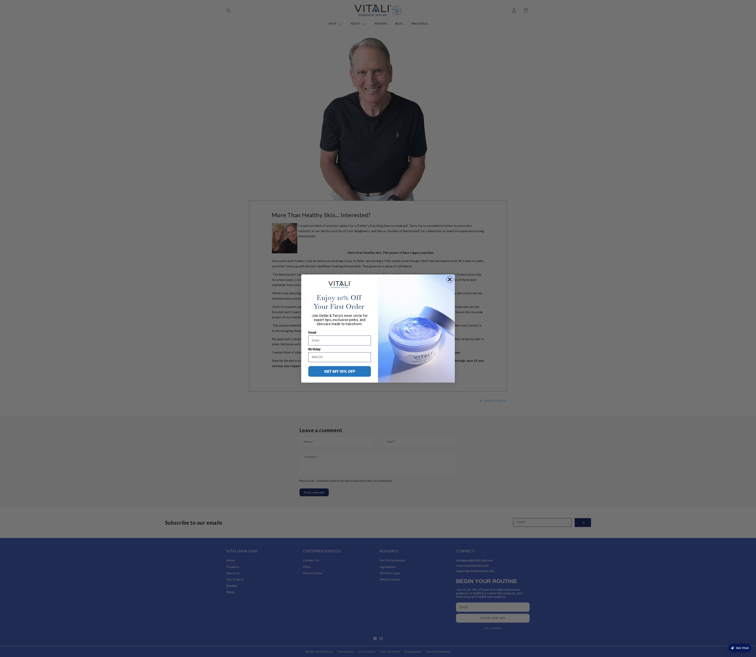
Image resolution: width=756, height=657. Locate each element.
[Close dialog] (449, 279)
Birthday (314, 349)
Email (312, 332)
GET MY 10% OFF (339, 371)
